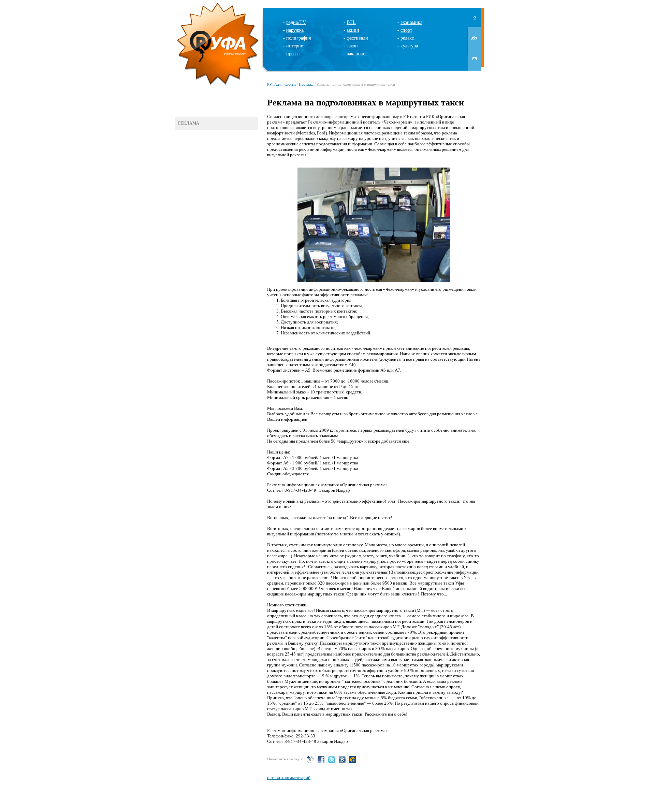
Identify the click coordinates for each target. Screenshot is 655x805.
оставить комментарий (288, 777)
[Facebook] (321, 762)
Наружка (306, 84)
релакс (407, 38)
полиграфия (298, 38)
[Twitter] (331, 762)
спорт (406, 30)
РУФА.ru (274, 84)
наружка (295, 30)
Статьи (290, 84)
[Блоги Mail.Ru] (352, 762)
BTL (351, 22)
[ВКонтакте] (342, 762)
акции (353, 30)
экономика (411, 22)
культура (409, 45)
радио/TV (296, 22)
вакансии (356, 53)
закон (352, 45)
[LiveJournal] (310, 762)
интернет (295, 45)
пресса (293, 53)
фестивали (357, 38)
